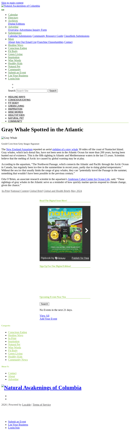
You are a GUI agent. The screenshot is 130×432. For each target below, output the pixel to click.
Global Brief (36, 191)
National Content (19, 191)
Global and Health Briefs (57, 191)
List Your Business (18, 75)
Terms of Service (42, 404)
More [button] (11, 39)
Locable (26, 404)
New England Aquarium (19, 149)
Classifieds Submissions (76, 36)
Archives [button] (13, 20)
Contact (68, 42)
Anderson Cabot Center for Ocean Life (89, 179)
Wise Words (14, 60)
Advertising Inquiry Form (33, 29)
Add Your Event (48, 318)
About (11, 42)
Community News (18, 359)
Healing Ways (15, 45)
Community (14, 69)
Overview (13, 29)
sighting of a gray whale (65, 149)
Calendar (13, 14)
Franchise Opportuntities (50, 42)
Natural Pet (14, 66)
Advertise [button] (13, 26)
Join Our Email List (26, 42)
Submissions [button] (14, 32)
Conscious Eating (17, 48)
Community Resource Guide (47, 36)
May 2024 (76, 191)
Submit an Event (17, 72)
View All (44, 315)
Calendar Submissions (20, 36)
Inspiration (13, 57)
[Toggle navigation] (2, 9)
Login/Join (14, 78)
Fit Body (13, 51)
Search (11, 90)
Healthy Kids (15, 63)
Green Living (15, 54)
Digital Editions (16, 23)
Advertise (13, 379)
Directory (13, 17)
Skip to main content (12, 2)
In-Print (6, 191)
